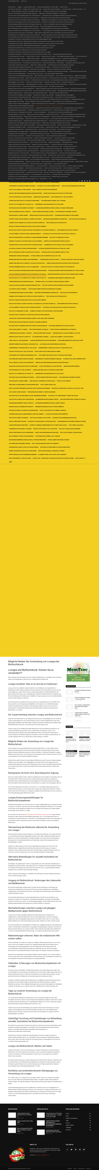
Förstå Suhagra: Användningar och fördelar (65, 56)
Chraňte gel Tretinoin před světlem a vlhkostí (58, 92)
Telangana (19, 7)
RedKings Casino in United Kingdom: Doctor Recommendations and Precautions (57, 19)
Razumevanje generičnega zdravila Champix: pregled (19, 157)
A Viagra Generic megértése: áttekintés (38, 64)
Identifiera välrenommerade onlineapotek (78, 84)
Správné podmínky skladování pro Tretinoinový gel (53, 62)
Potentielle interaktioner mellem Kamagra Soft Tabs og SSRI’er (21, 105)
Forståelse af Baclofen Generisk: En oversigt (40, 79)
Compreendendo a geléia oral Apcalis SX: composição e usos (20, 67)
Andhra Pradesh (11, 7)
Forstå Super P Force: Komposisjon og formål (61, 67)
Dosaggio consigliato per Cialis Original (16, 101)
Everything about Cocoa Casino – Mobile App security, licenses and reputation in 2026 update (27, 49)
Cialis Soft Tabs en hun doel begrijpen (38, 69)
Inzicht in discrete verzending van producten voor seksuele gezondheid (23, 150)
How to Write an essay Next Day (14, 9)
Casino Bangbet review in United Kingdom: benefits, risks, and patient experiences (60, 37)
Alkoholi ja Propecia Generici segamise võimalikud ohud (65, 110)
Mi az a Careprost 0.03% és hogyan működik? (54, 73)
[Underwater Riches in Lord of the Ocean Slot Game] (71, 734)
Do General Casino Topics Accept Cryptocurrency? (39, 176)
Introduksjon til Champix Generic (68, 82)
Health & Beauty (43, 178)
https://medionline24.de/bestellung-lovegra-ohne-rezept (38, 814)
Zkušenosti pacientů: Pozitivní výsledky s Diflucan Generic (35, 92)
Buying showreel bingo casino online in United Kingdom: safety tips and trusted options (60, 34)
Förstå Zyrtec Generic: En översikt (33, 161)
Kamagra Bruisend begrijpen (80, 75)
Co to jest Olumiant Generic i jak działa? (16, 56)
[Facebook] (79, 181)
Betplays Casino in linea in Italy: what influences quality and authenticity (55, 17)
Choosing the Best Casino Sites (29, 7)
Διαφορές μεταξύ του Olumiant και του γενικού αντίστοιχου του (49, 107)
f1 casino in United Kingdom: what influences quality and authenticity (57, 24)
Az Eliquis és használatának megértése (16, 161)
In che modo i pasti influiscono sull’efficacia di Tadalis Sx (44, 90)
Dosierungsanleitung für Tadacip (78, 99)
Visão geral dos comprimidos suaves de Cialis (17, 148)
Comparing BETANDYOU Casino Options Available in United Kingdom (55, 28)
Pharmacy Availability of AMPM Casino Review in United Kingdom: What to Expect (25, 24)
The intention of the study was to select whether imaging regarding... (71, 755)
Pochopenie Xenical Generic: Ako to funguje (58, 77)
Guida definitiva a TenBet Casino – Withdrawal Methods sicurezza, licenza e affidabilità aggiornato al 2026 (30, 39)
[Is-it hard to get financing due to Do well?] (69, 692)
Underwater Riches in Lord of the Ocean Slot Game (71, 740)
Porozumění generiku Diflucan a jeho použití (32, 62)
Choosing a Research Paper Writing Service (52, 9)
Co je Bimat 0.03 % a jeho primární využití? (78, 71)
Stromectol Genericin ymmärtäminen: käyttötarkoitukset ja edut (21, 165)
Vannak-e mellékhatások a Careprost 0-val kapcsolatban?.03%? (38, 101)
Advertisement (81, 1168)
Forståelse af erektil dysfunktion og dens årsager (18, 159)
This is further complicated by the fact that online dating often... (82, 706)
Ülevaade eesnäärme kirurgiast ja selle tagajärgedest (19, 103)
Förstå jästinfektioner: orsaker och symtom (57, 155)
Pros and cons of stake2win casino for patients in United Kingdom (21, 125)
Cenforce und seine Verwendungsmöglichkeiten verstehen (20, 75)
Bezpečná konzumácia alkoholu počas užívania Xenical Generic (21, 107)
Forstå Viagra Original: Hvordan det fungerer (61, 174)
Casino (67, 1113)
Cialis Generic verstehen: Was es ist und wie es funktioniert (59, 69)
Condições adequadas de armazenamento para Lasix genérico (64, 159)
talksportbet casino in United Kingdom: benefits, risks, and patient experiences (24, 122)
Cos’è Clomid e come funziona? (70, 150)
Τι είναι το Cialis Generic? (33, 148)
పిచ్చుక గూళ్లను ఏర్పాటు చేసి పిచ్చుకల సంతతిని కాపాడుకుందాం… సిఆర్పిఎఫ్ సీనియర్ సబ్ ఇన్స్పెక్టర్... (54, 1115)
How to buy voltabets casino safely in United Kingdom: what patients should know (25, 37)
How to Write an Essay (66, 9)
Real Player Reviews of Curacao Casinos (60, 176)
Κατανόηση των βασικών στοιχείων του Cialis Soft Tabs (51, 150)
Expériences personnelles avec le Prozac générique (62, 157)
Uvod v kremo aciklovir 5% (81, 56)
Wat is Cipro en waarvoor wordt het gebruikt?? (53, 172)
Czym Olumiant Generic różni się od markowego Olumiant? (60, 112)
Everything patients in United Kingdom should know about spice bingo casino (24, 34)
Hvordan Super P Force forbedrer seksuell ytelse (65, 97)
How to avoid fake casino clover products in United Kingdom (20, 32)
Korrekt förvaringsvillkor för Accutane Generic (41, 174)
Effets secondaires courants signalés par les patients (43, 97)
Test (85, 9)
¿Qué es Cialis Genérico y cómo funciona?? (30, 60)
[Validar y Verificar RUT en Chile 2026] (12, 1123)
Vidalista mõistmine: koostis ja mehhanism (37, 71)
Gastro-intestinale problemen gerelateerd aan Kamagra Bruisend (70, 103)
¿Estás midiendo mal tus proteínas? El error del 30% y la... (24, 1115)
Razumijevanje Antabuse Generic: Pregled (37, 155)
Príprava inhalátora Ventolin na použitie (16, 84)
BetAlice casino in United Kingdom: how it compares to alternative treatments (24, 22)
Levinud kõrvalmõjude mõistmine (60, 163)
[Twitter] (82, 181)
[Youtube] (89, 181)
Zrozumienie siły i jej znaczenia (14, 62)
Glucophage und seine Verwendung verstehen (75, 62)
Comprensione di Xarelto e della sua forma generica (75, 172)
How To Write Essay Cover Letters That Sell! (78, 3)
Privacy (75, 1168)
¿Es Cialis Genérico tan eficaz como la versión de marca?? (20, 90)
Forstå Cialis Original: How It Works (48, 161)
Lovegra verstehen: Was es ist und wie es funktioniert (36, 77)
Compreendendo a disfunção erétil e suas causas (18, 64)
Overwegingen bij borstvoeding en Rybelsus (17, 110)
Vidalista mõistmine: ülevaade (81, 161)
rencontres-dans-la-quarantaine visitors (70, 751)
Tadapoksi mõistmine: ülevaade (33, 58)
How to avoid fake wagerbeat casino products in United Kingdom (53, 26)
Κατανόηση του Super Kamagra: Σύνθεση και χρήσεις (70, 152)
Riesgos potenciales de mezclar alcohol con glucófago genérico (21, 88)
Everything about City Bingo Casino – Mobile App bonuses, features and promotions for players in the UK (29, 54)
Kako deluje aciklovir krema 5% (14, 86)
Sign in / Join (24, 1)
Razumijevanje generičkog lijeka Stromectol (76, 155)
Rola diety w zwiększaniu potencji (15, 92)
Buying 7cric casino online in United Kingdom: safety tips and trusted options (24, 19)
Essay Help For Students (78, 9)
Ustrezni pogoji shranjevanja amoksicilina (65, 161)
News (67, 1116)
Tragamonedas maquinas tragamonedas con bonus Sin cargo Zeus (82, 714)
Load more (77, 720)
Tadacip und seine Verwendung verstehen (17, 73)
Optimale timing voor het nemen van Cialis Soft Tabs (35, 99)
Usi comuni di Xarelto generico (39, 112)
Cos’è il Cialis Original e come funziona (35, 73)
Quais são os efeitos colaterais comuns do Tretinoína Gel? (43, 103)
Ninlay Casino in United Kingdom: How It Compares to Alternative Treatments (58, 22)
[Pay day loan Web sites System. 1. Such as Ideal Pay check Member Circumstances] (69, 699)
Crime (50, 178)
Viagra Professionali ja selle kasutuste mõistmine (44, 75)
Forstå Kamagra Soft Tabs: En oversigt (16, 77)
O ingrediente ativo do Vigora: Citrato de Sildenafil (43, 95)
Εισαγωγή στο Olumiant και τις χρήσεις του (78, 77)
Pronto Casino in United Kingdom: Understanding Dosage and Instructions (23, 26)
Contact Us (88, 1168)
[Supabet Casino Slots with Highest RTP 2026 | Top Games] (41, 1132)
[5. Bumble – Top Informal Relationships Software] (85, 734)
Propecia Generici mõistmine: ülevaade (34, 82)
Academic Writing (63, 7)
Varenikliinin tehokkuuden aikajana (15, 99)
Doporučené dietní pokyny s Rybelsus (78, 88)
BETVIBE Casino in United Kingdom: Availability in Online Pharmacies (56, 122)
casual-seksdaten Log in (84, 751)
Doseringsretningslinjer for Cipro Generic (34, 84)
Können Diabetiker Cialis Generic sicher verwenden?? (58, 99)
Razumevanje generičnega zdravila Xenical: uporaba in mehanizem (65, 79)
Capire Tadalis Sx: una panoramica (48, 60)
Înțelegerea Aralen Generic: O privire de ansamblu (18, 152)
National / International (71, 1118)
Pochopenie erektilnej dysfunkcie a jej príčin (17, 71)
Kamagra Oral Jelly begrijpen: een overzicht (41, 157)
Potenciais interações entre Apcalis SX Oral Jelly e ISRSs (19, 97)
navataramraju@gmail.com (42, 1155)
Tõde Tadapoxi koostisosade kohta (56, 86)
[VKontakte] (87, 181)
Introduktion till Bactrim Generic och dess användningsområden (44, 152)
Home (9, 659)
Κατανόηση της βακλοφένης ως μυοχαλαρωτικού (18, 163)
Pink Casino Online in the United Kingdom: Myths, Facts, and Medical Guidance (24, 15)
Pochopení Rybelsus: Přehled (14, 60)
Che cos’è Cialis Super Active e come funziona (17, 155)
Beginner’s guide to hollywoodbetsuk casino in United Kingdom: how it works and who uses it (54, 32)
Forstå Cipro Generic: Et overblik (33, 56)
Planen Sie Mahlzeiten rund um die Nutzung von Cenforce (64, 101)
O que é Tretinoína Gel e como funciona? (64, 75)
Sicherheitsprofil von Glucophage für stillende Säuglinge (19, 95)
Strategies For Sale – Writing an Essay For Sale (32, 9)
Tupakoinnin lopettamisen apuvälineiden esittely (18, 69)
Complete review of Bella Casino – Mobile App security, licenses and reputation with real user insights (29, 52)
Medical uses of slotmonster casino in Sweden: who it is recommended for (23, 17)
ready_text (68, 1129)
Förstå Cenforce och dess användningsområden (18, 176)
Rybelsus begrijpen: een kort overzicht (16, 82)
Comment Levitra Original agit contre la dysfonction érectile (35, 86)
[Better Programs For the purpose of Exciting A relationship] (85, 748)
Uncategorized (69, 737)
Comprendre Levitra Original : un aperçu (16, 58)
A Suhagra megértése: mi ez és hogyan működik (66, 60)
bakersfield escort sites (84, 737)
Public (67, 1120)
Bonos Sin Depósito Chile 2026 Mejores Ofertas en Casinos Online (25, 1130)
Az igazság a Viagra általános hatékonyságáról (64, 95)
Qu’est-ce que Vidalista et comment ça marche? (40, 159)
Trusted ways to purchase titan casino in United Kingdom (55, 11)
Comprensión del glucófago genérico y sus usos (51, 58)
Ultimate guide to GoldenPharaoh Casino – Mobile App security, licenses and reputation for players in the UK (30, 47)
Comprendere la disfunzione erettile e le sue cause (19, 79)
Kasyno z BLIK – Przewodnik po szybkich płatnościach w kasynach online (23, 178)
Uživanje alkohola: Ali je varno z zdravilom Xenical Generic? (40, 110)
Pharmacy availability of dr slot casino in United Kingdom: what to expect (26, 11)
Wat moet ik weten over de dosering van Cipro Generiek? (20, 112)
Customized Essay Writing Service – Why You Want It (48, 7)
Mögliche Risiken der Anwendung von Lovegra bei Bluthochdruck (49, 105)
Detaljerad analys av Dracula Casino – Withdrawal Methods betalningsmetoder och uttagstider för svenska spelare (31, 45)
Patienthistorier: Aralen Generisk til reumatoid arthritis (56, 84)
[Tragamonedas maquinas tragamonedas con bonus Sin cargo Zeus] (69, 714)
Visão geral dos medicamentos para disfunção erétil (51, 148)
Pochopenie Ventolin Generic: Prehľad (52, 82)
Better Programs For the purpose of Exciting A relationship (84, 755)
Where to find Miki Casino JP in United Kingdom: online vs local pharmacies (23, 28)
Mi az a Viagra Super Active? (69, 148)
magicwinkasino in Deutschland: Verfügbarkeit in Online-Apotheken (53, 13)
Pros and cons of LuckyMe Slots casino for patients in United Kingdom (63, 120)
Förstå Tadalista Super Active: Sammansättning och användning (61, 64)
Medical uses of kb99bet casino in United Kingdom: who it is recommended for (24, 30)
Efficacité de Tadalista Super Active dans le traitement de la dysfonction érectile (52, 88)
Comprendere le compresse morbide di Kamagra (57, 71)
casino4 (68, 1123)
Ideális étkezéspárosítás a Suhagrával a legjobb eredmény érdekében (72, 90)
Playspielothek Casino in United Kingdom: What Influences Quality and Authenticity (59, 15)
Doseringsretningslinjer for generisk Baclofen (73, 107)
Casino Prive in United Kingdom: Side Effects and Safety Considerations (22, 13)
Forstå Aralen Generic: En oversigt (48, 56)
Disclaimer (69, 1168)
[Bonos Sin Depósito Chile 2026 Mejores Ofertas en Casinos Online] (12, 1130)
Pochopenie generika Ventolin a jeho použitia (62, 54)
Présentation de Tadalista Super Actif (70, 58)
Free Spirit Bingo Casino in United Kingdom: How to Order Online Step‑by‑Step (58, 30)
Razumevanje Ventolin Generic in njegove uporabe (41, 163)
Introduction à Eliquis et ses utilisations (43, 67)
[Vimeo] (84, 181)
